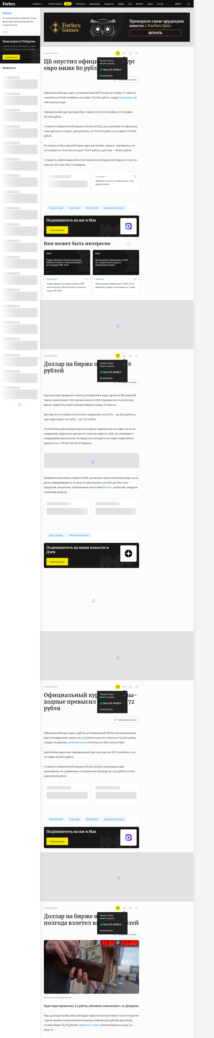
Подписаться (57, 229)
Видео (121, 3)
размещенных (76, 765)
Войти (178, 3)
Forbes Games (59, 3)
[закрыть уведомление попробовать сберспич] (124, 62)
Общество (99, 279)
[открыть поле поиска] (188, 3)
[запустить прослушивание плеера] (124, 53)
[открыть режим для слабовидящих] (117, 53)
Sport (150, 3)
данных (128, 97)
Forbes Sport (52, 279)
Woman (139, 3)
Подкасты (109, 3)
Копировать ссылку (127, 79)
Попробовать (106, 75)
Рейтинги (80, 3)
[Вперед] (144, 182)
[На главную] (9, 3)
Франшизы (95, 3)
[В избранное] (86, 176)
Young (160, 3)
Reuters (107, 510)
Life (130, 3)
